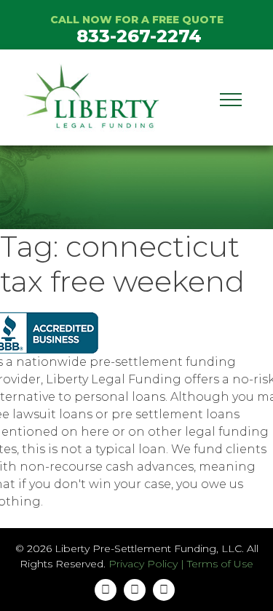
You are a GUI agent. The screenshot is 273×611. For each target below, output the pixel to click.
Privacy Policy (143, 563)
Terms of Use (220, 563)
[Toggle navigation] (230, 97)
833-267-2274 (139, 36)
